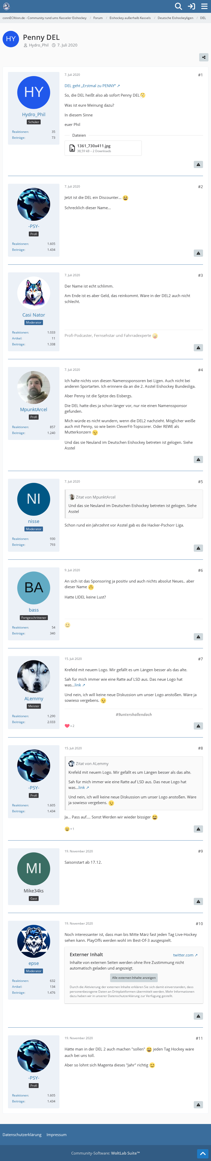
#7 (200, 658)
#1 (200, 74)
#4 (200, 369)
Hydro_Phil (39, 45)
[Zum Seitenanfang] (202, 1153)
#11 (199, 1038)
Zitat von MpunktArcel (96, 497)
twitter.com (183, 954)
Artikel (16, 338)
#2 (200, 186)
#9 (200, 851)
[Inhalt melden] (198, 164)
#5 (200, 481)
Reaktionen (20, 132)
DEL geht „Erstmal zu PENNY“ (90, 85)
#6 (200, 570)
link (78, 684)
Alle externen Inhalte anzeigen (134, 977)
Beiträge (18, 137)
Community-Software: (105, 1153)
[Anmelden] (191, 6)
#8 (200, 748)
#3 (200, 275)
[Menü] (204, 6)
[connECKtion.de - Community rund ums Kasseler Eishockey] (6, 6)
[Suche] (178, 6)
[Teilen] (203, 57)
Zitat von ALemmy (92, 763)
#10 (199, 923)
